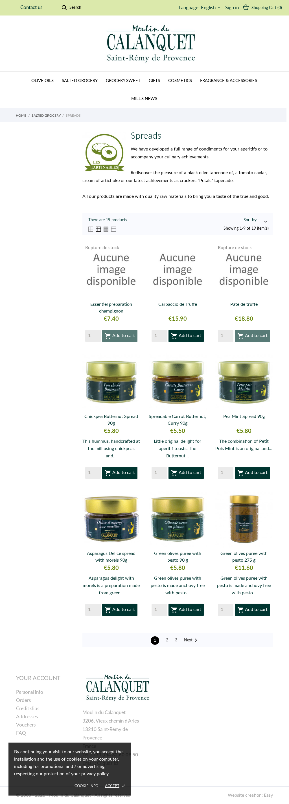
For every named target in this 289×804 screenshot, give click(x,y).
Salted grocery (80, 81)
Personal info (29, 692)
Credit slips (27, 708)
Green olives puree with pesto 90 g (177, 556)
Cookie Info (86, 786)
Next (191, 640)
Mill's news (144, 99)
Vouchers (26, 725)
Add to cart (120, 336)
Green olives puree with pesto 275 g (244, 556)
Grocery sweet (123, 81)
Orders (23, 700)
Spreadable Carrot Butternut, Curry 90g (177, 420)
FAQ (21, 733)
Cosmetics (180, 81)
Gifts (154, 81)
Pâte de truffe (244, 304)
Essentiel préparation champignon (111, 307)
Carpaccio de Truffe (177, 304)
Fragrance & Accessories (228, 81)
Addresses (27, 716)
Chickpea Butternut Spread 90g (111, 420)
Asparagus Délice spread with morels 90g (111, 556)
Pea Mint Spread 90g (244, 416)
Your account (38, 678)
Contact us (31, 7)
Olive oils (42, 81)
